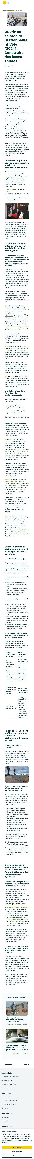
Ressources (5, 1117)
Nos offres (5, 1108)
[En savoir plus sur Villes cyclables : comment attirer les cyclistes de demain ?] (17, 1008)
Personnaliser (17, 1151)
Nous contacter (8, 1126)
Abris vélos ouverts (8, 1080)
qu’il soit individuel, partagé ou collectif (17, 485)
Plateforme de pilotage (9, 1104)
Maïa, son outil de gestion (18, 532)
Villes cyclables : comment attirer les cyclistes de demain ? (15, 1019)
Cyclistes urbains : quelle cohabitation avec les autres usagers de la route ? (17, 1048)
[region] (17, 1144)
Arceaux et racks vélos (9, 1084)
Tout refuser (17, 1156)
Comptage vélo (6, 1097)
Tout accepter (17, 1147)
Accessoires (5, 1088)
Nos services (7, 1093)
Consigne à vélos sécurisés (10, 1076)
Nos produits (7, 1073)
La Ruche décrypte (11, 1024)
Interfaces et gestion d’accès (10, 1100)
